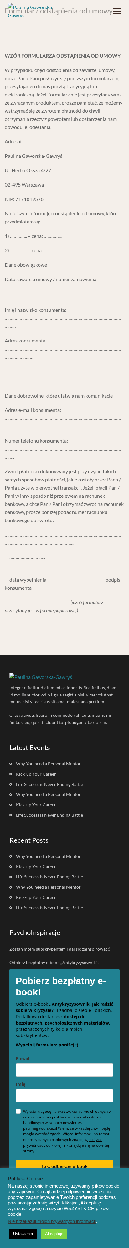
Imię (20, 1084)
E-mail (22, 1058)
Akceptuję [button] (54, 1233)
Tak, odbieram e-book (64, 1166)
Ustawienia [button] (23, 1233)
